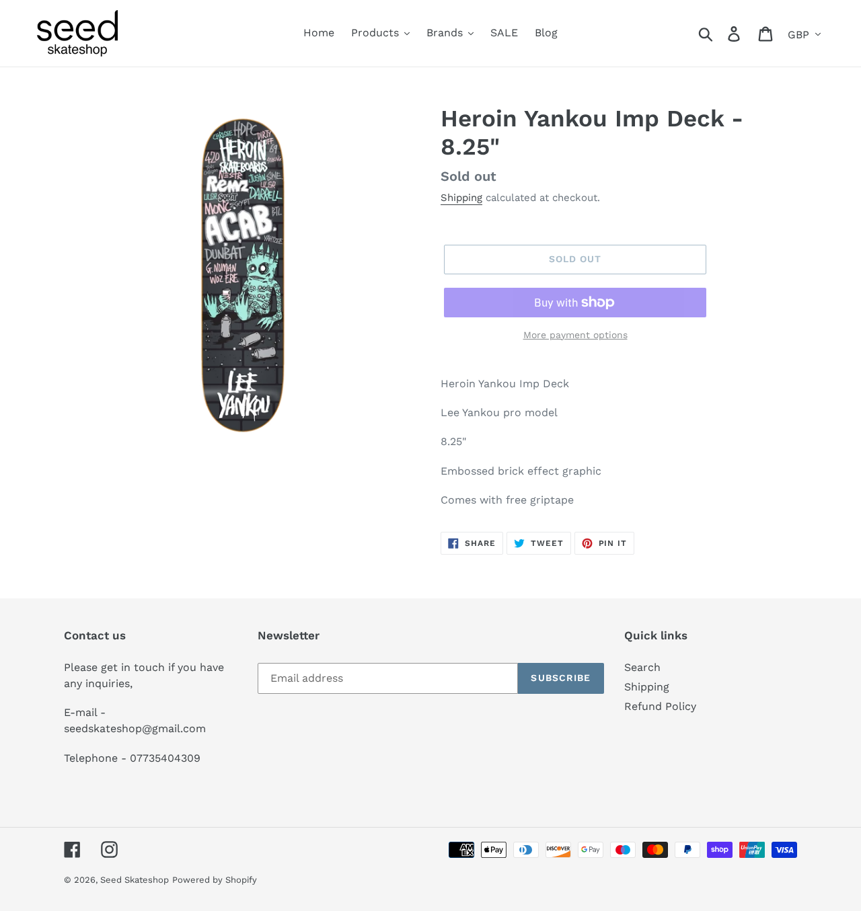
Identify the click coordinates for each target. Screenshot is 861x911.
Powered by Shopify (214, 880)
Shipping (461, 198)
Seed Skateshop (134, 880)
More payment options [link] (575, 334)
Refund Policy (660, 706)
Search (642, 667)
